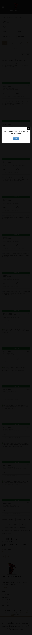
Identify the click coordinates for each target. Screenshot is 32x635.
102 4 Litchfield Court (11, 88)
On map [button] (27, 43)
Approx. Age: (9, 36)
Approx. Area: (23, 36)
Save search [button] (5, 43)
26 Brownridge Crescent (11, 278)
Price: (6, 22)
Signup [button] (23, 54)
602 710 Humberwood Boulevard (11, 202)
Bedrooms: (5, 33)
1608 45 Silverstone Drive (14, 468)
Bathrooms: (19, 33)
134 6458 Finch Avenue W (14, 392)
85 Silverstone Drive (14, 430)
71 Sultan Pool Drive (11, 354)
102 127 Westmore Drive (11, 316)
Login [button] (28, 54)
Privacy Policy (7, 612)
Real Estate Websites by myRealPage (19, 612)
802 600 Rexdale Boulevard (11, 506)
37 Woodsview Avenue (11, 240)
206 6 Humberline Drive (11, 126)
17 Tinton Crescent (14, 164)
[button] (4, 556)
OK (16, 138)
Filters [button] (16, 48)
